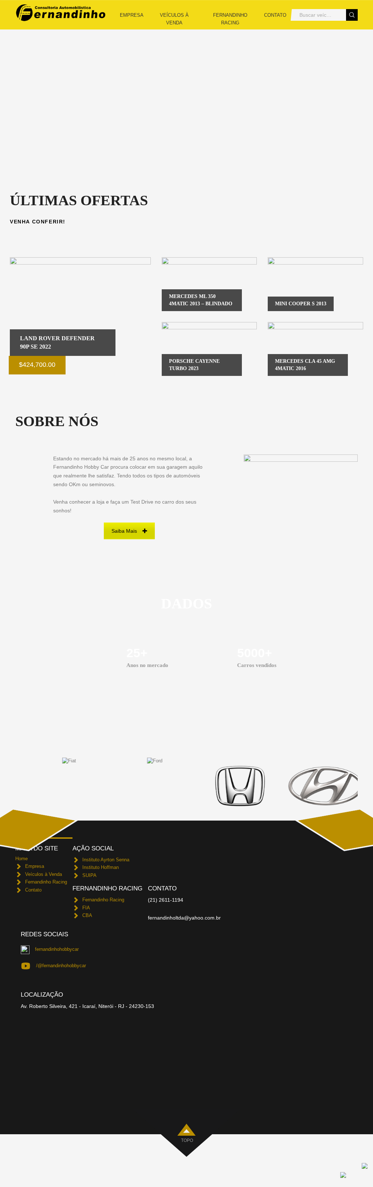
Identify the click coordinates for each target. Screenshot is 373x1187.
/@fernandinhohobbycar (61, 965)
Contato (275, 15)
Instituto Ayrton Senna (105, 859)
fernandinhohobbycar (57, 949)
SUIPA (89, 875)
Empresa (132, 15)
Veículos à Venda (174, 18)
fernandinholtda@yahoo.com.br (184, 918)
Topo (187, 1140)
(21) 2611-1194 (165, 900)
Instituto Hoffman (100, 867)
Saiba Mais (124, 531)
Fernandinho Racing (230, 18)
